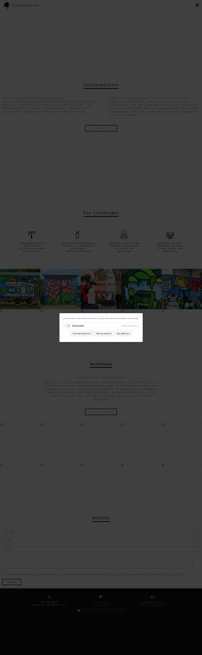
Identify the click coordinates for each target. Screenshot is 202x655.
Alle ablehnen (123, 333)
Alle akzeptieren (103, 333)
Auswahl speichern (82, 333)
